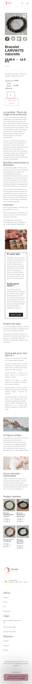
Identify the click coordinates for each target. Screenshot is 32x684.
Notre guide (16, 315)
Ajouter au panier (12, 102)
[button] (24, 15)
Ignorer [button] (22, 678)
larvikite (7, 117)
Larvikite (15, 209)
